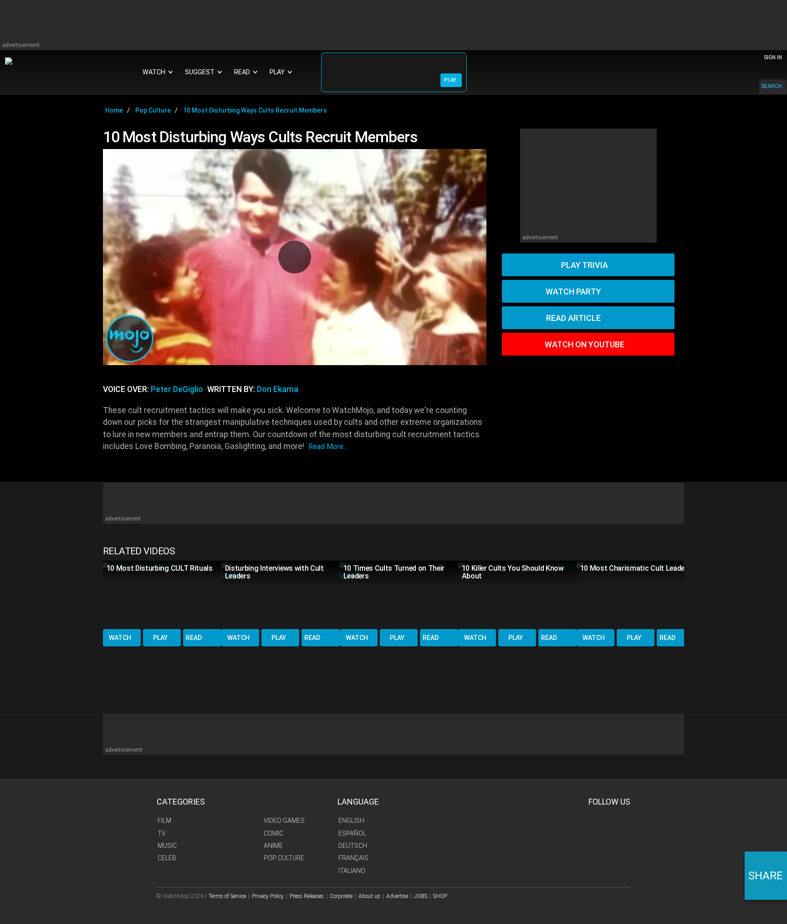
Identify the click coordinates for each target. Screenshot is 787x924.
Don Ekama (277, 389)
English (351, 820)
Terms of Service (227, 896)
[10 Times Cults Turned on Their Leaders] (399, 594)
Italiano (351, 870)
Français (353, 858)
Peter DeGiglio (177, 389)
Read (194, 637)
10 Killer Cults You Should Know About (513, 572)
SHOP (440, 896)
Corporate (341, 896)
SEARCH (771, 86)
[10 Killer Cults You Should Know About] (517, 594)
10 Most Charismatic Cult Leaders (635, 568)
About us (369, 896)
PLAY (450, 80)
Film (164, 820)
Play (160, 637)
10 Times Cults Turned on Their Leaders (394, 572)
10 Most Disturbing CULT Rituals (160, 568)
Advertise (397, 896)
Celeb (167, 858)
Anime (273, 845)
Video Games (284, 820)
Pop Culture (284, 858)
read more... (328, 446)
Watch (120, 637)
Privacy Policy (268, 896)
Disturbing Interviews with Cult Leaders (274, 572)
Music (167, 845)
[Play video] (294, 257)
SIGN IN (773, 57)
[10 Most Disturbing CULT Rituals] (162, 594)
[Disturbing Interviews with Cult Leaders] (280, 594)
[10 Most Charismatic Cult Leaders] (636, 594)
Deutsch (352, 845)
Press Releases (307, 896)
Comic (273, 833)
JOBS (420, 896)
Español (352, 833)
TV (162, 833)
